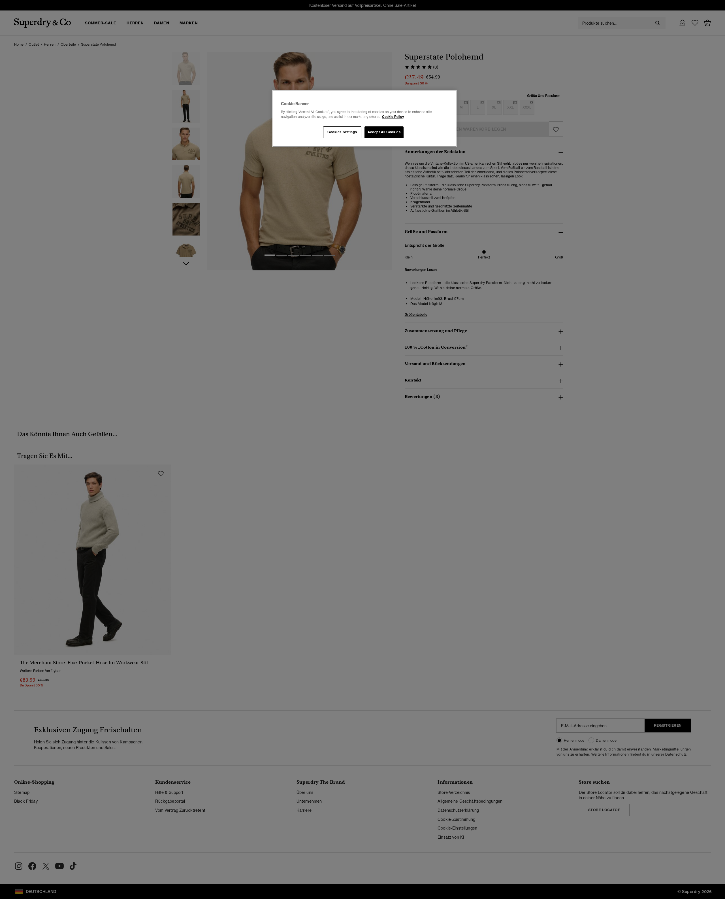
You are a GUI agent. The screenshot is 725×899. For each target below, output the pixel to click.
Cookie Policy (393, 117)
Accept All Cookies (384, 132)
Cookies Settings (342, 132)
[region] (364, 118)
